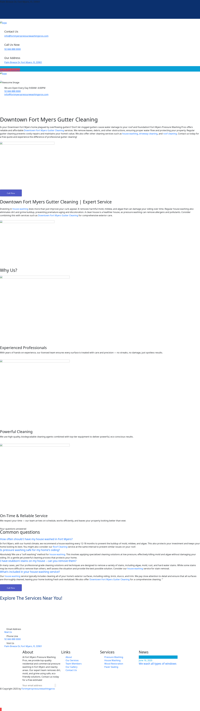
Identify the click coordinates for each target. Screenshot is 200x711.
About (69, 657)
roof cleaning (170, 133)
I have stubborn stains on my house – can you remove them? (38, 561)
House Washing (112, 660)
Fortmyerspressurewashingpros (38, 688)
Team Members (74, 663)
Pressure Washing (113, 657)
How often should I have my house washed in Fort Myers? (36, 539)
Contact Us (71, 670)
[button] (100, 539)
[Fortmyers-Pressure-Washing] (3, 22)
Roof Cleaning (60, 546)
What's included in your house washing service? (30, 572)
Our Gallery (71, 666)
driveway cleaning (148, 133)
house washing (130, 133)
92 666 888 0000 (12, 49)
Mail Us (8, 632)
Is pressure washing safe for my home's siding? (30, 550)
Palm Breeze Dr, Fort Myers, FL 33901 (23, 62)
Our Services (72, 660)
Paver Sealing (111, 666)
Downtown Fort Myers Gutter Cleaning (44, 130)
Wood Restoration (113, 663)
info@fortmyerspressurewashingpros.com (26, 35)
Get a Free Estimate (10, 69)
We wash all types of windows (157, 663)
